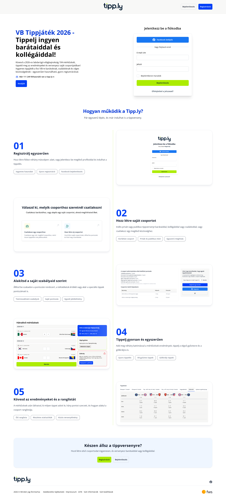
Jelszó (139, 64)
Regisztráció (205, 6)
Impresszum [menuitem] (71, 492)
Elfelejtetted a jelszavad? (162, 91)
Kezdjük (21, 83)
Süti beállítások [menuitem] (106, 492)
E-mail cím (141, 52)
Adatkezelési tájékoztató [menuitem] (53, 492)
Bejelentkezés (188, 6)
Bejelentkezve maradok (151, 76)
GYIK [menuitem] (80, 492)
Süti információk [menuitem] (91, 492)
